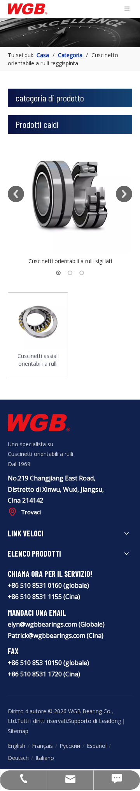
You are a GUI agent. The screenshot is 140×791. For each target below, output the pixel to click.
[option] (70, 200)
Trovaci (31, 512)
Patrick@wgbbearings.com (46, 635)
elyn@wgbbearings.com (43, 624)
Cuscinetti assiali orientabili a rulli (38, 359)
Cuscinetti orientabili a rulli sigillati (70, 261)
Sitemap (18, 731)
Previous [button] (16, 194)
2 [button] (70, 273)
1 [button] (58, 273)
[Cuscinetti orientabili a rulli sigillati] (70, 194)
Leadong (110, 721)
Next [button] (124, 194)
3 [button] (82, 273)
